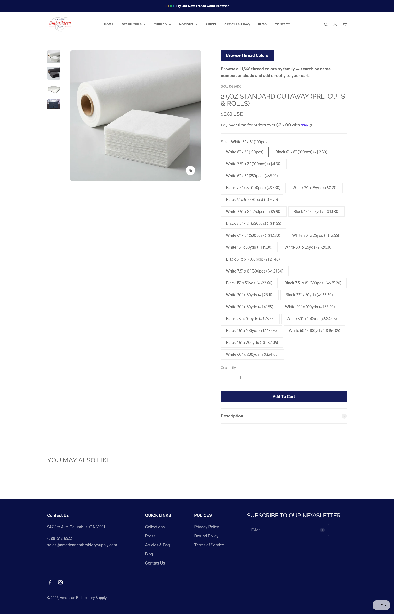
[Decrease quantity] (227, 378)
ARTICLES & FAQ (237, 24)
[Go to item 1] (53, 57)
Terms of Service (209, 545)
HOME (108, 24)
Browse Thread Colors (247, 55)
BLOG (262, 24)
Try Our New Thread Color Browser (202, 6)
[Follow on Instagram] (60, 582)
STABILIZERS (132, 24)
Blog (149, 554)
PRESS (211, 24)
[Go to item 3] (53, 90)
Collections (155, 527)
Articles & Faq (157, 545)
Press (150, 536)
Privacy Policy (206, 527)
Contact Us (155, 563)
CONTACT (282, 24)
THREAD (160, 24)
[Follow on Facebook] (50, 582)
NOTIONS (186, 24)
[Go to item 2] (53, 74)
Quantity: (229, 368)
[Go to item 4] (53, 104)
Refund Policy (206, 536)
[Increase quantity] (253, 378)
